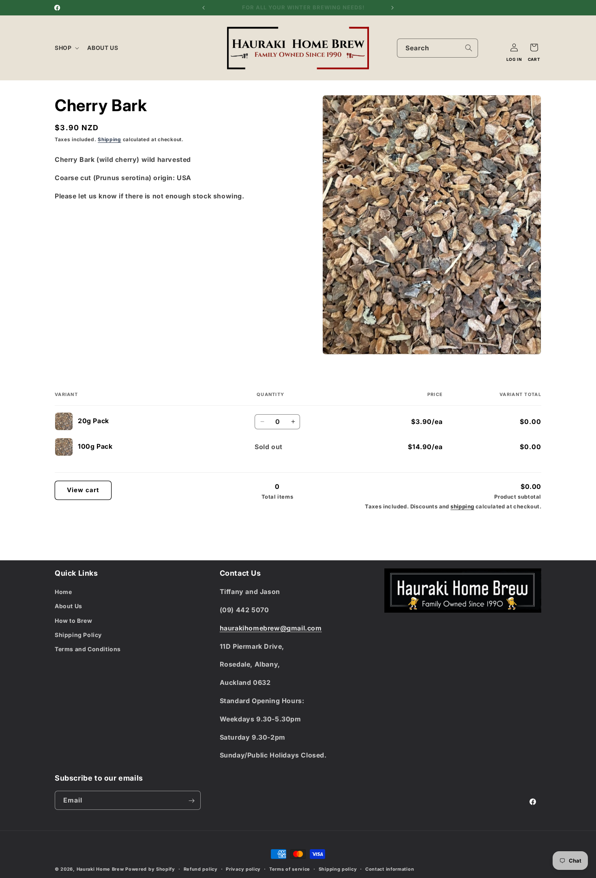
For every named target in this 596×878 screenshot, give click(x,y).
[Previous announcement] (203, 7)
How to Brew (73, 620)
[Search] (469, 48)
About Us (68, 606)
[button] (66, 47)
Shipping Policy (78, 634)
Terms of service (289, 869)
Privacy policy (243, 869)
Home (63, 591)
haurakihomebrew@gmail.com (271, 628)
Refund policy (201, 869)
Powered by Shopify (150, 869)
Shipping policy (338, 869)
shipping (462, 506)
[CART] (534, 47)
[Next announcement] (392, 7)
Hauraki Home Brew (101, 869)
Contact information (389, 869)
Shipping (109, 139)
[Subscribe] (191, 800)
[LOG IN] (514, 47)
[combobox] (437, 48)
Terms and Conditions (88, 649)
